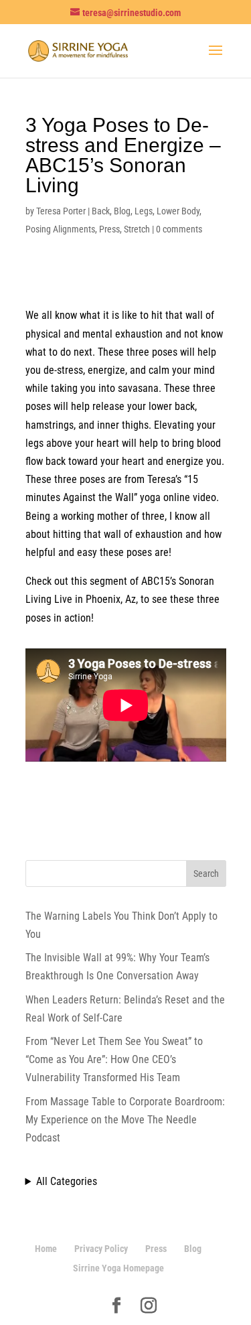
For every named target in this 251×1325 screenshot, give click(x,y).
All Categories (66, 1181)
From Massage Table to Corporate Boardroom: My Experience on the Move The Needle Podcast (125, 1119)
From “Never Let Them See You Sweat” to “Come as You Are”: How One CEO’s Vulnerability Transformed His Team (114, 1059)
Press (109, 229)
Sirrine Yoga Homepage (118, 1268)
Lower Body (178, 211)
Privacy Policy (101, 1248)
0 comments (179, 229)
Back (101, 211)
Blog (122, 211)
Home (46, 1248)
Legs (144, 211)
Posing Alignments (60, 229)
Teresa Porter (61, 211)
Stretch (137, 229)
